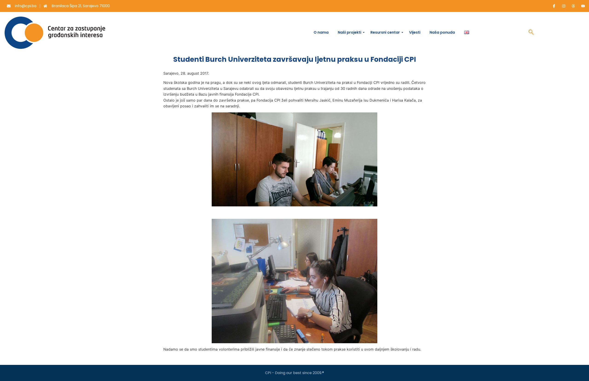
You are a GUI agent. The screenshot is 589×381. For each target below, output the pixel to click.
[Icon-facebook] (554, 6)
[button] (531, 33)
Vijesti (414, 32)
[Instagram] (563, 6)
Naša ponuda (442, 32)
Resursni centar (385, 32)
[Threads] (573, 6)
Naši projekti (349, 32)
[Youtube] (583, 6)
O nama (321, 32)
